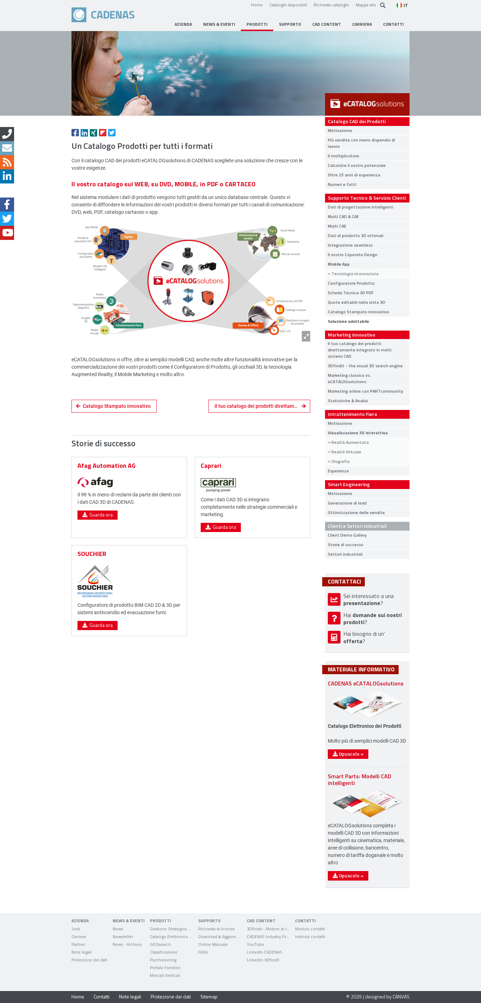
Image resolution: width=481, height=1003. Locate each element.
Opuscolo (350, 753)
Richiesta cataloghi (331, 4)
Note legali (130, 996)
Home (257, 4)
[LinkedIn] (7, 176)
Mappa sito (366, 4)
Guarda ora (100, 514)
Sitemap (209, 996)
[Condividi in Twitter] (111, 132)
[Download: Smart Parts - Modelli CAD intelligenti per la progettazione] (365, 817)
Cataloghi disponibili (288, 4)
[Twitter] (7, 219)
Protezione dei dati (171, 996)
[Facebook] (7, 205)
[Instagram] (7, 190)
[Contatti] (7, 134)
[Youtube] (7, 233)
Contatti (102, 996)
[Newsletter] (7, 148)
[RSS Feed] (7, 162)
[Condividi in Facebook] (75, 132)
